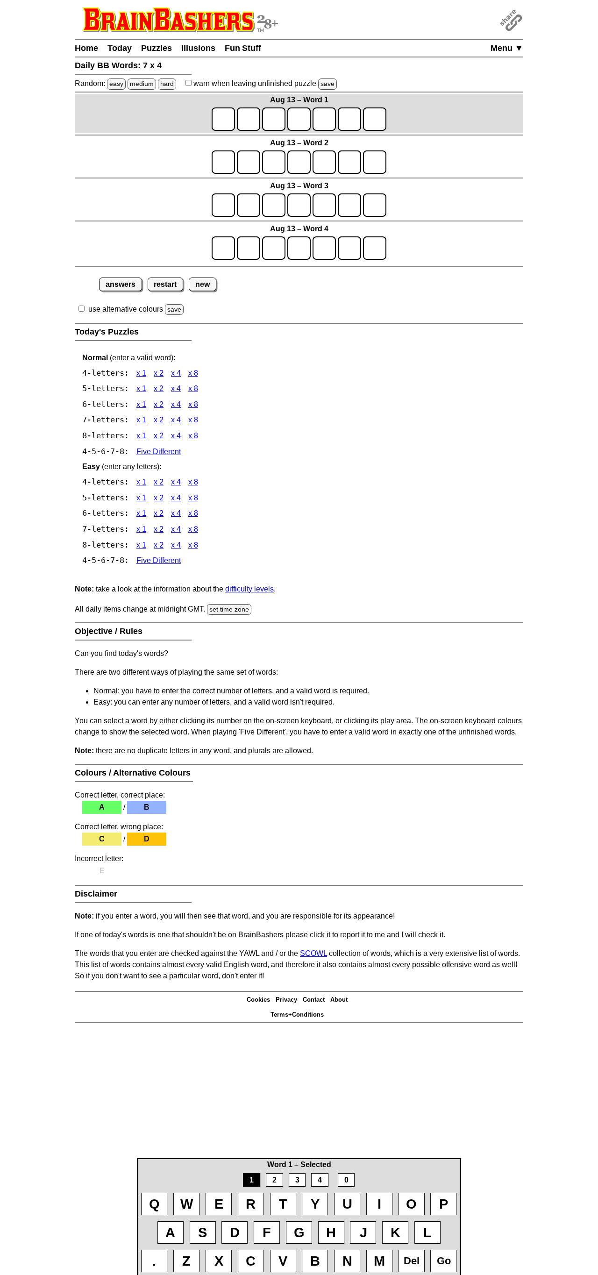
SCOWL (313, 953)
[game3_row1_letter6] (349, 205)
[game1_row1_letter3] (273, 119)
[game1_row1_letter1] (223, 119)
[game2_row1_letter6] (349, 162)
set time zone (229, 609)
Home (86, 48)
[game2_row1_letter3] (273, 162)
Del (412, 1261)
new (202, 284)
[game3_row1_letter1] (223, 205)
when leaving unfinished (263, 83)
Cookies (258, 999)
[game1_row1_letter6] (349, 119)
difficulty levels (249, 589)
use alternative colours (125, 309)
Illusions (198, 48)
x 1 (141, 373)
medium (142, 83)
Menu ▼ (507, 48)
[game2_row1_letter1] (223, 162)
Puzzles (156, 48)
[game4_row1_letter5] (324, 248)
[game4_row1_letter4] (299, 248)
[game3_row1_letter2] (248, 205)
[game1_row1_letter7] (374, 119)
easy (116, 83)
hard (167, 83)
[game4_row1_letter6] (349, 248)
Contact (314, 999)
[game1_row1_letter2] (248, 119)
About (339, 999)
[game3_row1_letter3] (273, 205)
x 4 (176, 373)
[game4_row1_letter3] (273, 248)
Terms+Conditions (297, 1014)
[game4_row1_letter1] (223, 248)
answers (120, 284)
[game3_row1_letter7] (374, 205)
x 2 (159, 373)
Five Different (158, 452)
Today (119, 48)
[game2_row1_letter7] (374, 162)
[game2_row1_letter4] (299, 162)
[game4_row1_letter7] (374, 248)
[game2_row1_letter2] (248, 162)
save (327, 83)
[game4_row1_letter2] (248, 248)
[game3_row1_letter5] (324, 205)
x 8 (193, 373)
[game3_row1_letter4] (299, 205)
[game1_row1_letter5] (324, 119)
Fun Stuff (243, 48)
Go (444, 1261)
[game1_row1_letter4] (299, 119)
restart (165, 284)
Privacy (286, 999)
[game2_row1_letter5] (324, 162)
